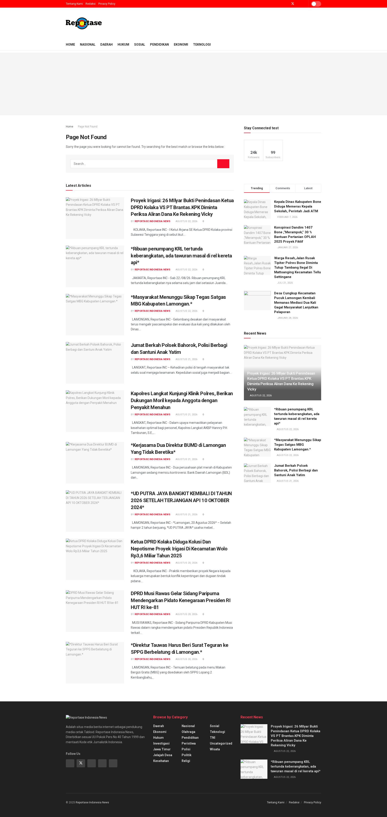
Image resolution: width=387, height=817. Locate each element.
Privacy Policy (106, 3)
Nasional (87, 44)
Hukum (123, 44)
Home (70, 44)
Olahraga (188, 732)
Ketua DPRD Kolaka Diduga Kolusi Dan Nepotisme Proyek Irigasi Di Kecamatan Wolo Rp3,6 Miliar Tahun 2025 (179, 548)
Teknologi (202, 44)
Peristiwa (189, 743)
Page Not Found (87, 126)
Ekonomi (181, 44)
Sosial (139, 44)
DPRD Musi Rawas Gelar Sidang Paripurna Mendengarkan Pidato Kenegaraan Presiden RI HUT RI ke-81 (181, 600)
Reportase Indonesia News (152, 221)
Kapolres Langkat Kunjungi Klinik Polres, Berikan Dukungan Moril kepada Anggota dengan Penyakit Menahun (182, 400)
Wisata (215, 749)
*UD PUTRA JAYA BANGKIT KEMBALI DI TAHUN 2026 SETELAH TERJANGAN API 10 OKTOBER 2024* (181, 500)
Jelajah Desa (162, 755)
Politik (186, 755)
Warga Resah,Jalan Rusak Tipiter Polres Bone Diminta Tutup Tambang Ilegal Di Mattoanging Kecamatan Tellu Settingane (297, 267)
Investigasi (161, 743)
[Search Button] (223, 163)
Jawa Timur (162, 749)
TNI (212, 737)
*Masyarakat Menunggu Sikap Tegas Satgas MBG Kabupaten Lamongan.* (297, 444)
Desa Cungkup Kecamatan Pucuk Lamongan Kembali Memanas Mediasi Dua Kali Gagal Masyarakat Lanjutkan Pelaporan (296, 302)
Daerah (106, 44)
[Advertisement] (193, 84)
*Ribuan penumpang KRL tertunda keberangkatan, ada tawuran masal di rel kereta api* (181, 255)
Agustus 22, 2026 (186, 221)
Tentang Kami (74, 3)
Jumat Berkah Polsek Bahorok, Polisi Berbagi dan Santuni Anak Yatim (296, 470)
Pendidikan (159, 44)
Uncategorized (221, 743)
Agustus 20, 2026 (186, 562)
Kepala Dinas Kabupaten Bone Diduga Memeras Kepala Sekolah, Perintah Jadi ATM (297, 206)
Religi (186, 761)
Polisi (186, 749)
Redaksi (91, 3)
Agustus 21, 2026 (186, 359)
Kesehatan (161, 761)
